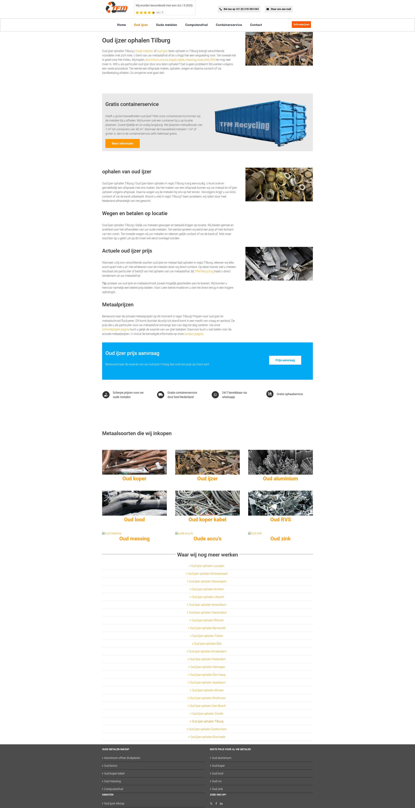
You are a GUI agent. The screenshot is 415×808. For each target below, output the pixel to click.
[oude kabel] (207, 492)
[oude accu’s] (184, 533)
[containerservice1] (261, 101)
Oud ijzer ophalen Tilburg (207, 721)
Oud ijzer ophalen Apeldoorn (207, 682)
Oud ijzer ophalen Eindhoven (208, 698)
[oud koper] (134, 451)
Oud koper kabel (114, 773)
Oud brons (110, 765)
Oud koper (218, 765)
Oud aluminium (221, 758)
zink (206, 59)
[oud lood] (134, 492)
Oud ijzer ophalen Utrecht (208, 597)
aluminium (152, 59)
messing (190, 59)
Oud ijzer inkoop (114, 803)
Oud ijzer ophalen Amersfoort (207, 604)
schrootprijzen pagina (116, 329)
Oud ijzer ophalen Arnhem (207, 589)
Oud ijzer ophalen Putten (207, 635)
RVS (213, 59)
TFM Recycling (204, 271)
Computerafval (113, 789)
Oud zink (217, 789)
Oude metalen (144, 51)
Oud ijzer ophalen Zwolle (207, 713)
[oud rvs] (280, 492)
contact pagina (193, 333)
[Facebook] (216, 803)
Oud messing (112, 781)
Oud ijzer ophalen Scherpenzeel (207, 573)
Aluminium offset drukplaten (122, 758)
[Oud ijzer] (207, 451)
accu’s (164, 59)
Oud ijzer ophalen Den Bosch (208, 705)
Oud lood (217, 773)
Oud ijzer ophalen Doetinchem (208, 729)
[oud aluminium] (280, 451)
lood (200, 59)
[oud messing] (111, 533)
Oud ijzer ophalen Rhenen (208, 620)
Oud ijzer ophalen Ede (207, 643)
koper (172, 59)
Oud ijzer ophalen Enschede (207, 737)
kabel (180, 59)
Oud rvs (217, 781)
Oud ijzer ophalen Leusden (207, 565)
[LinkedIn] (221, 803)
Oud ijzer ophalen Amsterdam (207, 651)
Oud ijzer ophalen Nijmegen (207, 667)
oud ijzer (162, 51)
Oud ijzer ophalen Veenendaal (207, 612)
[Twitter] (211, 803)
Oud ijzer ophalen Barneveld (207, 628)
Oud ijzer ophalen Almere (207, 690)
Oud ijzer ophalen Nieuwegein (207, 581)
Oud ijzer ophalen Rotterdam (208, 659)
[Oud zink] (255, 533)
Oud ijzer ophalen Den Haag (207, 674)
